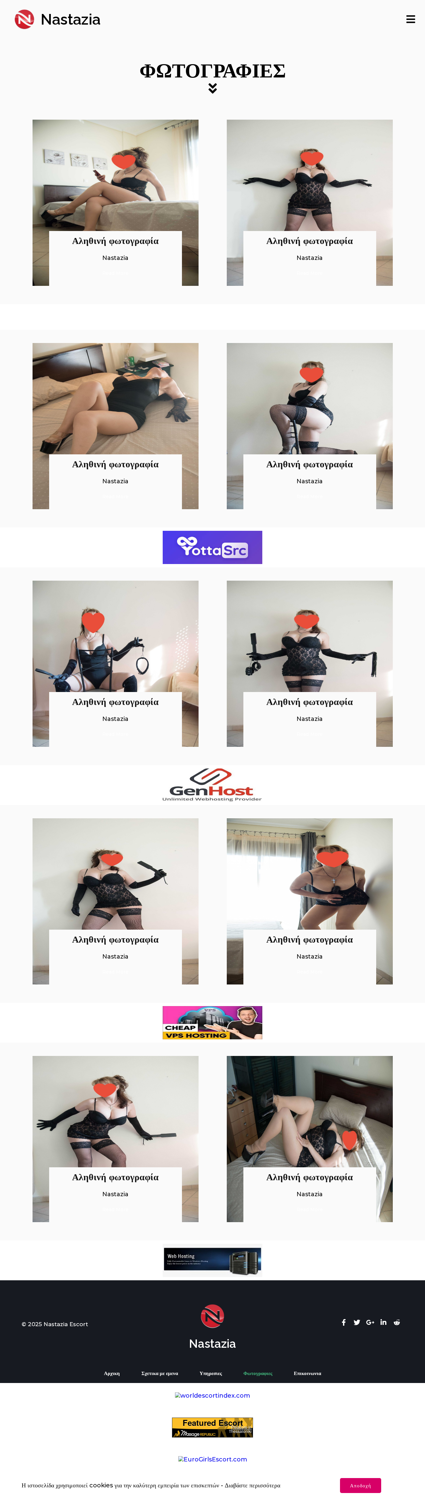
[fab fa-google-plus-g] (370, 1322)
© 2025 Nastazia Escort (55, 1324)
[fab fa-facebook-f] (344, 1322)
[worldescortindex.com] (212, 1395)
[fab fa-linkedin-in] (383, 1322)
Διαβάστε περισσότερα (252, 1485)
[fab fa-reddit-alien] (397, 1322)
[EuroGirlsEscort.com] (212, 1459)
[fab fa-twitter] (357, 1322)
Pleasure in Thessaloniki (240, 1429)
